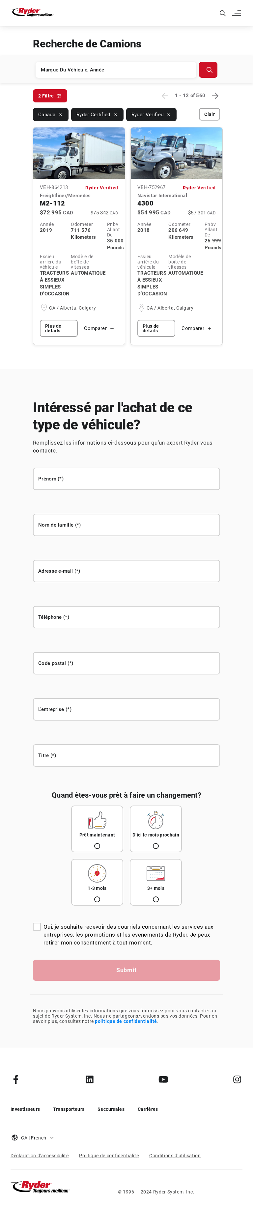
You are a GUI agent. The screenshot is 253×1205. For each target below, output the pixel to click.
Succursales (111, 1109)
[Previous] (165, 95)
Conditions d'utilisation (175, 1155)
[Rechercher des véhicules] (208, 70)
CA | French (33, 1137)
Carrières (148, 1109)
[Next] (215, 95)
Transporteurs (68, 1109)
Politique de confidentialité (109, 1155)
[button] (237, 13)
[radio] (97, 829)
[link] (16, 1079)
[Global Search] (223, 13)
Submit (126, 970)
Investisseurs (25, 1109)
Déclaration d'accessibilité (40, 1155)
